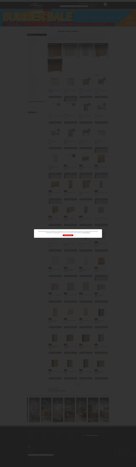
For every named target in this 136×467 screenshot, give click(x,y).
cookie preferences (86, 232)
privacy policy (57, 232)
